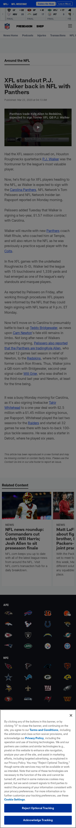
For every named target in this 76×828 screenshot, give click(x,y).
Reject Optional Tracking (38, 808)
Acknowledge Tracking (38, 820)
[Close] (71, 715)
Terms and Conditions (44, 730)
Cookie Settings (14, 799)
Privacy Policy (34, 738)
